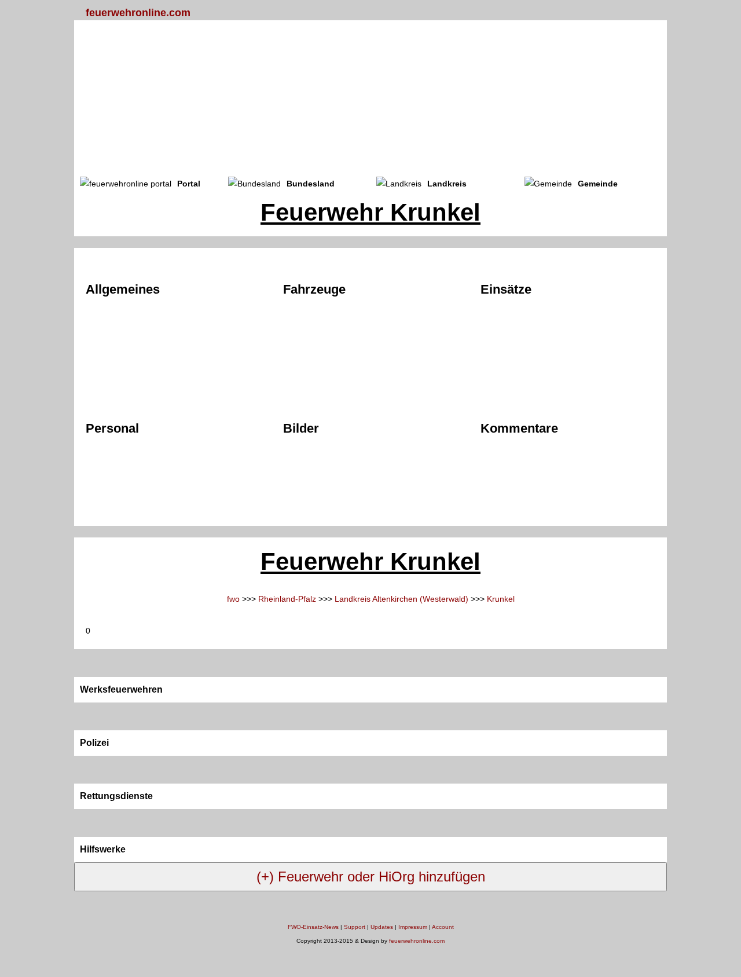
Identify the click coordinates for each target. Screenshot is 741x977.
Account (443, 927)
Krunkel (501, 598)
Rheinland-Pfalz (287, 598)
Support (354, 927)
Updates (381, 927)
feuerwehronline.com (138, 13)
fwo (233, 598)
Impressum (412, 927)
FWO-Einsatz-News (313, 927)
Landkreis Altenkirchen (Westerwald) (401, 598)
